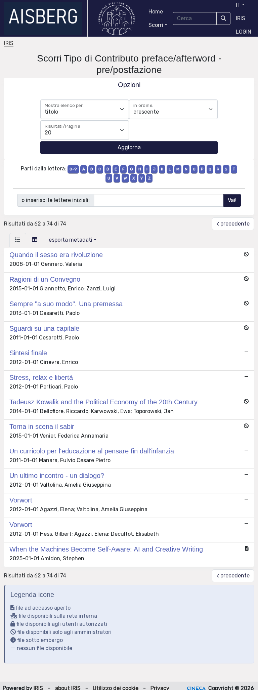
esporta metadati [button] (70, 240)
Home (155, 11)
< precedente (233, 223)
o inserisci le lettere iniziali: (56, 200)
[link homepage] (46, 18)
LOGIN (243, 32)
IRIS (240, 18)
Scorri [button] (155, 25)
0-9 (73, 169)
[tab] (17, 240)
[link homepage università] (116, 18)
